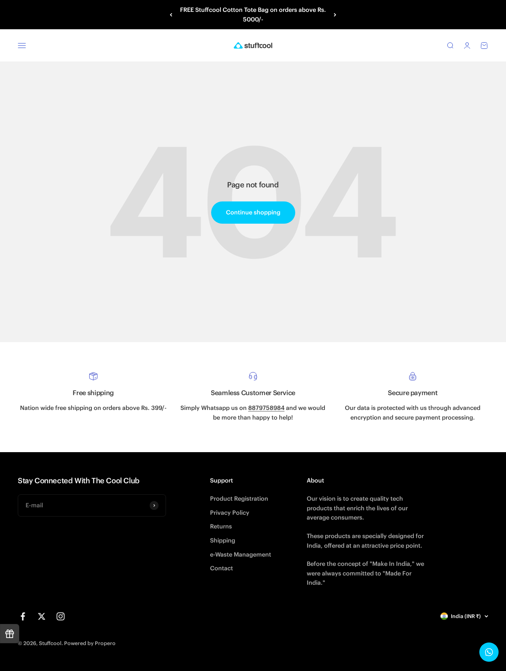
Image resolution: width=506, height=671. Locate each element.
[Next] (335, 14)
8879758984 (266, 407)
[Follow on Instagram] (61, 616)
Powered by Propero (90, 643)
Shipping (222, 540)
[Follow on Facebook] (23, 616)
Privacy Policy (229, 512)
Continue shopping (253, 212)
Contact (221, 568)
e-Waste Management (240, 554)
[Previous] (171, 14)
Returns (221, 526)
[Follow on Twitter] (42, 616)
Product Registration (239, 498)
